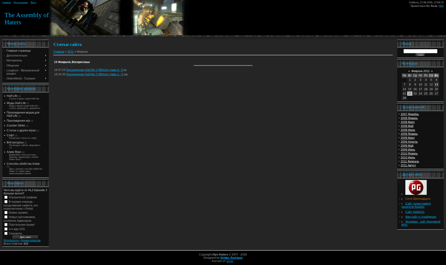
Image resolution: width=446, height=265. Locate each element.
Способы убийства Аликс (23, 163)
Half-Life (12, 96)
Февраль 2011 (420, 71)
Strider (224, 257)
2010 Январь (409, 153)
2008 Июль (408, 130)
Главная (6, 2)
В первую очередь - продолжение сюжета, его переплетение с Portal (20, 205)
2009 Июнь (408, 149)
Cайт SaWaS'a (414, 212)
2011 (70, 51)
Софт (10, 135)
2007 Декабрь (410, 114)
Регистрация (21, 2)
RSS (441, 6)
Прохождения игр (18, 120)
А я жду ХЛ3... (18, 229)
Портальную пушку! (22, 224)
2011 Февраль (410, 161)
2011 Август (408, 165)
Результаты (11, 240)
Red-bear (236, 257)
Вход (33, 2)
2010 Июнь (408, 157)
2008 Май (407, 126)
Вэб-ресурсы (15, 142)
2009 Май (407, 145)
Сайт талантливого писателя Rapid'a (416, 205)
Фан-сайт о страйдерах (420, 216)
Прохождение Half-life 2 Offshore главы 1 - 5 (94, 74)
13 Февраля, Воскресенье (72, 62)
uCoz (229, 261)
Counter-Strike (16, 125)
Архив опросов (30, 240)
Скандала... (16, 233)
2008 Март (408, 122)
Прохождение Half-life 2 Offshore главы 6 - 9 (94, 70)
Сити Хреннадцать (417, 198)
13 (436, 84)
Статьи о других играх (21, 130)
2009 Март (408, 137)
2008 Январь (409, 118)
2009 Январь (409, 134)
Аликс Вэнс (14, 152)
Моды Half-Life (16, 103)
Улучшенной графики (23, 197)
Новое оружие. (18, 212)
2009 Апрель (409, 141)
